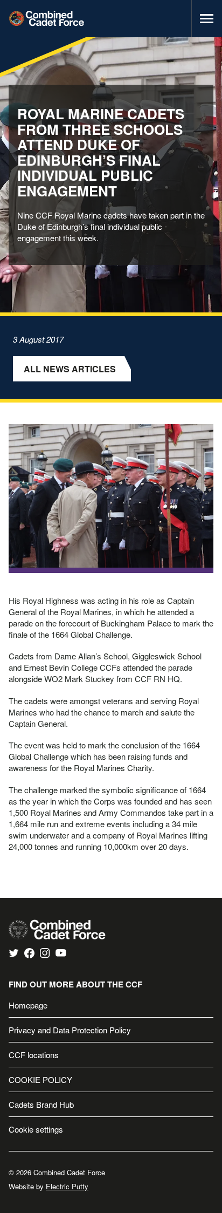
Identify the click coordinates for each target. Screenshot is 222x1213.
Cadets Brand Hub (41, 1104)
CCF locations (34, 1054)
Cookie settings (36, 1129)
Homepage (28, 1005)
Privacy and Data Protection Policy (70, 1029)
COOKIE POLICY (40, 1079)
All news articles (70, 369)
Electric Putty (67, 1186)
